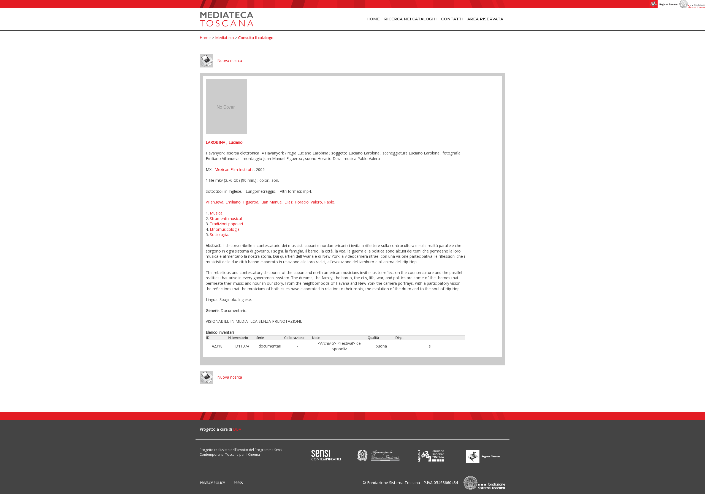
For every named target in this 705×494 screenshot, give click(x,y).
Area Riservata (485, 19)
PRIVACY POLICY (212, 483)
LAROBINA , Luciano (224, 142)
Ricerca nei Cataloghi (410, 19)
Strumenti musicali (226, 218)
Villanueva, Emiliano (223, 202)
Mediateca (224, 37)
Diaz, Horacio (296, 202)
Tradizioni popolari (226, 223)
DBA (237, 429)
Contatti (452, 19)
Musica (216, 213)
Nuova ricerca (229, 60)
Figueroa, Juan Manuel (263, 202)
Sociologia (219, 234)
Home (373, 19)
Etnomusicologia (225, 229)
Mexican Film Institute (234, 169)
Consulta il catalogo (255, 37)
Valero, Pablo (322, 202)
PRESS (238, 483)
